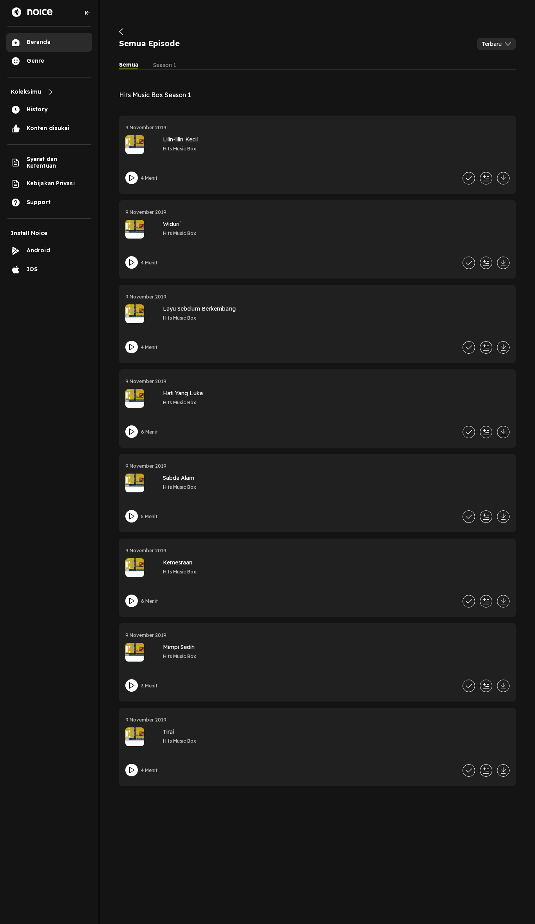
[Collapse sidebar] (87, 13)
